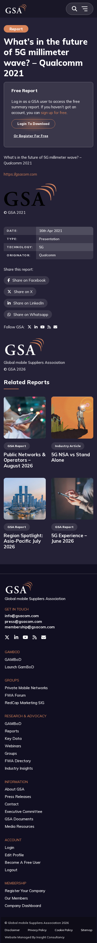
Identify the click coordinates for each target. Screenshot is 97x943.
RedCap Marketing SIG (24, 702)
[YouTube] (42, 327)
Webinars (13, 746)
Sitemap (86, 930)
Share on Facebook (29, 280)
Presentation (49, 239)
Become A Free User (23, 862)
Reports (12, 731)
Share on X (23, 291)
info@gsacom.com (22, 615)
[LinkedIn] (36, 327)
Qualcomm (47, 255)
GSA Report (16, 446)
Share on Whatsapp (30, 314)
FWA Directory (18, 760)
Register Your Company (25, 890)
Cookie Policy (64, 930)
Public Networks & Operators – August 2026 (25, 460)
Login (9, 847)
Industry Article (68, 446)
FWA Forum (15, 695)
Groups (11, 753)
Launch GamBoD (19, 667)
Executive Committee (23, 811)
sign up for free (54, 112)
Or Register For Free (31, 136)
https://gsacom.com (20, 174)
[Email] (55, 327)
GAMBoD (13, 659)
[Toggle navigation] (84, 8)
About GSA (14, 789)
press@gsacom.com (23, 621)
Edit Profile (14, 855)
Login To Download (33, 124)
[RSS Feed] (49, 327)
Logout (11, 870)
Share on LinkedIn (28, 303)
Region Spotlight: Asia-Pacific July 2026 (23, 541)
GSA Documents (19, 819)
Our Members (16, 898)
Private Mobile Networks (26, 687)
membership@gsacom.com (30, 627)
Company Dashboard (23, 905)
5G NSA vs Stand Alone (70, 457)
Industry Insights (19, 768)
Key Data (13, 738)
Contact (12, 804)
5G (41, 247)
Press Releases (18, 796)
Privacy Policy (37, 930)
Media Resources (19, 826)
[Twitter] (29, 327)
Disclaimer (12, 930)
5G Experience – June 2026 (69, 538)
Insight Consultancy (50, 937)
